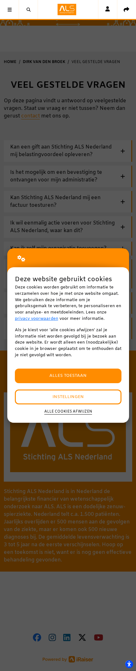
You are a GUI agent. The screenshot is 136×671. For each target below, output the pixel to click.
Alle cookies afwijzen (68, 411)
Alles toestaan (68, 375)
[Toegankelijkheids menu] (129, 664)
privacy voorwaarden (36, 318)
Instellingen (68, 397)
